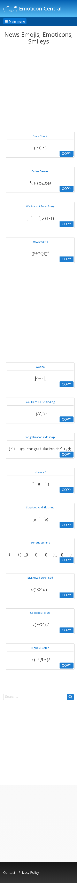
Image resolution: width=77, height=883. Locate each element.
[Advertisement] (38, 88)
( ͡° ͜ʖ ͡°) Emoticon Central (32, 8)
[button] (14, 21)
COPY (66, 153)
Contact (9, 872)
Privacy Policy (28, 872)
